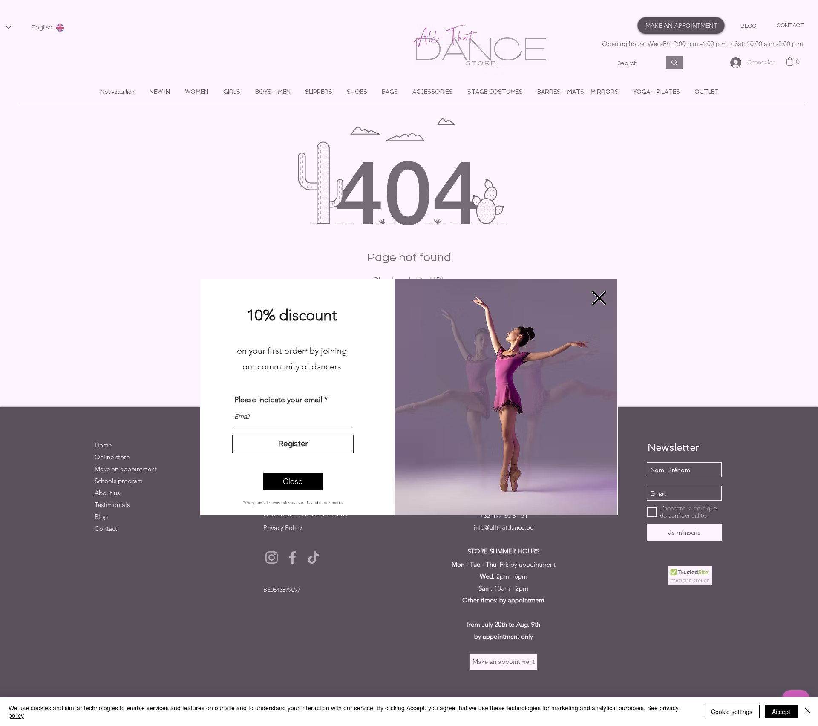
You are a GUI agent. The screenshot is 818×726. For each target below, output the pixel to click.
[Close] (808, 711)
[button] (292, 481)
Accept (781, 711)
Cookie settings (731, 711)
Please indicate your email (278, 399)
